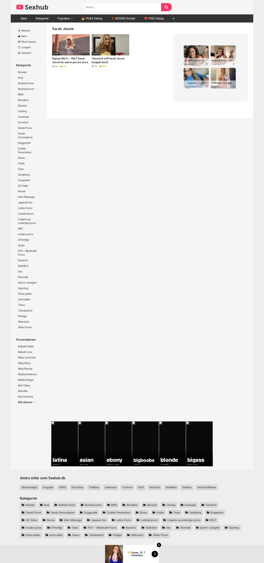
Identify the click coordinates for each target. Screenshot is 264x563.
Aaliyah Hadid (25, 346)
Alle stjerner (25, 402)
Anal (20, 77)
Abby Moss (24, 363)
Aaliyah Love (25, 352)
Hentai (21, 191)
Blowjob (22, 105)
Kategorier (42, 18)
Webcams (23, 321)
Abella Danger (26, 379)
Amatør (22, 72)
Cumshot (23, 122)
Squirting (23, 288)
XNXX (62, 487)
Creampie (23, 116)
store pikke (24, 299)
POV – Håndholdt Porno (102, 527)
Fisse (21, 169)
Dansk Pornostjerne (25, 135)
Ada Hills (23, 391)
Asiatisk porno (26, 89)
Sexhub (36, 7)
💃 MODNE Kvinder (123, 18)
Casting (22, 111)
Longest (26, 47)
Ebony (21, 157)
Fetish (21, 163)
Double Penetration (24, 150)
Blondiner (23, 100)
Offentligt (23, 239)
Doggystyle (24, 143)
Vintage (22, 316)
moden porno (25, 234)
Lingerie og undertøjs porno (27, 221)
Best (24, 36)
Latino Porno (25, 208)
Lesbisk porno (26, 213)
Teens (21, 305)
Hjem (23, 18)
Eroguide (48, 487)
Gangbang (24, 174)
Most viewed (28, 41)
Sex (20, 271)
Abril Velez (24, 385)
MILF (20, 228)
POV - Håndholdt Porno (27, 253)
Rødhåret (23, 265)
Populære (63, 18)
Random (26, 52)
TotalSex (94, 487)
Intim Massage (26, 197)
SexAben (171, 487)
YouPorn (127, 487)
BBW (20, 94)
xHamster (111, 487)
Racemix (23, 260)
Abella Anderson (27, 374)
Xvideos (187, 487)
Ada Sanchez (25, 396)
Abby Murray (25, 368)
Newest (25, 30)
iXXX (141, 487)
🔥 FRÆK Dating (91, 18)
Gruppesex (24, 180)
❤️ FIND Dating (154, 18)
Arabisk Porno (26, 83)
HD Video (23, 185)
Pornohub (77, 487)
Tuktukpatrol (25, 310)
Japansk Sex (25, 202)
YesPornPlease (206, 487)
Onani (21, 245)
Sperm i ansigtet (27, 282)
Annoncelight (29, 487)
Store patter (25, 293)
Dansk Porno (25, 128)
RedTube (154, 487)
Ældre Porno (25, 327)
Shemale (23, 277)
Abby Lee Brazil (27, 357)
